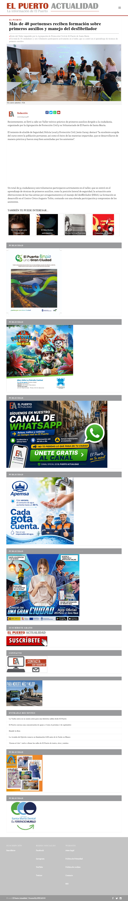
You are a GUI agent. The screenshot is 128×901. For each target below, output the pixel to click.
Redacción (22, 113)
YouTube (39, 867)
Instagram (40, 858)
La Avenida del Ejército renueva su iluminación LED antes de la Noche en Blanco (39, 737)
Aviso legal (70, 850)
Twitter (39, 875)
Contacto (69, 875)
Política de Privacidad (74, 858)
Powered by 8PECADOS (37, 898)
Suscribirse (10, 850)
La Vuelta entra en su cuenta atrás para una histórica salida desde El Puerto (37, 718)
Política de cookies (73, 867)
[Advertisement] (64, 161)
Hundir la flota (14, 731)
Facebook (40, 850)
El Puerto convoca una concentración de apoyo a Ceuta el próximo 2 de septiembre (40, 724)
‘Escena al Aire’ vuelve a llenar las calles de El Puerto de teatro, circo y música (38, 743)
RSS (67, 883)
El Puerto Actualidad (19, 898)
